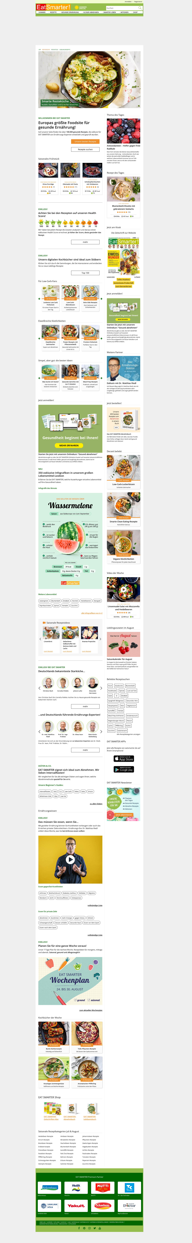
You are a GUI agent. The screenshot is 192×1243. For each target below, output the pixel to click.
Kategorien (72, 1224)
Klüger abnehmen (91, 12)
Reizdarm (43, 898)
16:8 (54, 791)
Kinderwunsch (132, 716)
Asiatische (119, 686)
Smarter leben (109, 12)
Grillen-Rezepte (88, 1150)
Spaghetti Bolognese (115, 701)
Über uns (42, 1222)
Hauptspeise (113, 706)
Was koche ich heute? (50, 382)
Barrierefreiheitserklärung (49, 1224)
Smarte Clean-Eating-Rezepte (123, 521)
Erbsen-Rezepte (66, 1160)
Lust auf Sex (131, 691)
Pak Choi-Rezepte (66, 1153)
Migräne (92, 893)
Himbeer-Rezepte (66, 1136)
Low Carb (68, 791)
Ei (116, 696)
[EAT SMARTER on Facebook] (79, 1228)
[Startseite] (53, 7)
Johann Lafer (77, 691)
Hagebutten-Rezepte (90, 1147)
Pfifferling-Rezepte (45, 1157)
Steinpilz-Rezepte (44, 1164)
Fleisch (129, 721)
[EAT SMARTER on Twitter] (94, 1228)
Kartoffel (111, 711)
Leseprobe (111, 277)
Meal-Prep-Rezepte (90, 382)
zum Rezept (48, 651)
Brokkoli (66, 601)
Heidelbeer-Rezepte (45, 1136)
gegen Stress (80, 918)
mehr (85, 242)
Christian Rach (48, 691)
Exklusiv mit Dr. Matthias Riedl (121, 383)
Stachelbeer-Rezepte (68, 1143)
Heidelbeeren (86, 601)
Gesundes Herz (132, 701)
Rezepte (53, 12)
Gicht (52, 898)
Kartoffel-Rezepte (66, 1150)
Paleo (77, 791)
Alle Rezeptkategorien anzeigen (128, 734)
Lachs (110, 726)
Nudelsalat (112, 691)
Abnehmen (44, 918)
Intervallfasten (45, 791)
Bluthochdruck (54, 893)
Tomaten (65, 606)
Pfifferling (119, 726)
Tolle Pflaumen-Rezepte (87, 1049)
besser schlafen (61, 923)
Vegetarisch (131, 706)
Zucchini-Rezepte (88, 1164)
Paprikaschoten (45, 606)
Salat (110, 696)
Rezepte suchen (85, 149)
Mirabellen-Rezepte (67, 1140)
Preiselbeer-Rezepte (45, 1150)
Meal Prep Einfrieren (116, 716)
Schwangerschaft (46, 923)
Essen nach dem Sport (48, 927)
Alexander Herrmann (92, 692)
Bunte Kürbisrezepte (54, 1049)
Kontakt (64, 1222)
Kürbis (128, 726)
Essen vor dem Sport (91, 923)
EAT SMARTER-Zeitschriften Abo (51, 1117)
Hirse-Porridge (48, 184)
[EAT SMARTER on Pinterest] (84, 1228)
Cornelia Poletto (63, 691)
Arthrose (43, 893)
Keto (83, 791)
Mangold (97, 601)
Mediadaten (63, 1224)
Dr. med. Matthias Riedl (48, 735)
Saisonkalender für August (119, 659)
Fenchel (75, 601)
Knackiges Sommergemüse (54, 1084)
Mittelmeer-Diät (45, 796)
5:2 (60, 791)
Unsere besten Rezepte (85, 141)
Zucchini (74, 606)
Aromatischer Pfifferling (87, 1084)
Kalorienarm (122, 731)
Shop (135, 12)
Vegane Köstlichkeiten (123, 559)
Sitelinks (57, 1222)
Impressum (75, 1222)
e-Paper (137, 277)
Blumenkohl (55, 601)
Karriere (49, 1222)
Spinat (56, 606)
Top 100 (85, 273)
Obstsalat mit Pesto (70, 184)
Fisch (110, 686)
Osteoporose (76, 898)
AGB (69, 1222)
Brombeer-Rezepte (45, 1143)
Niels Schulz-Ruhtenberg (92, 735)
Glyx (55, 796)
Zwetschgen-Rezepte (90, 1143)
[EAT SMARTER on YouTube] (99, 1228)
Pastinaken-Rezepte (89, 1153)
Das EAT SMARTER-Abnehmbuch (119, 434)
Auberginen (44, 601)
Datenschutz (84, 1222)
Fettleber (82, 893)
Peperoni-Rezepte (89, 1160)
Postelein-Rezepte (45, 1153)
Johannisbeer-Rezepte (90, 1136)
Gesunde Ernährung (70, 12)
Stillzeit (90, 918)
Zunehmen (55, 918)
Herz (122, 706)
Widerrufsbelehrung (116, 1222)
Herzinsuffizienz (63, 898)
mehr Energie (67, 918)
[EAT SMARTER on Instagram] (89, 1228)
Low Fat (63, 796)
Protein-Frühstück (90, 342)
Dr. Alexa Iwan (78, 734)
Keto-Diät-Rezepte (90, 302)
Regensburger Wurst (116, 721)
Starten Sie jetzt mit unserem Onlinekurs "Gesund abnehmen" (67, 454)
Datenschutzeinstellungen (99, 1222)
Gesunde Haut (75, 923)
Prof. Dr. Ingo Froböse (63, 735)
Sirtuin (90, 791)
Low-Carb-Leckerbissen (123, 484)
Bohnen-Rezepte (66, 1157)
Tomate (120, 711)
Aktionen (124, 12)
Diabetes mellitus (69, 893)
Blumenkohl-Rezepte (68, 1147)
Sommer (42, 12)
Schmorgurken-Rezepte (47, 1160)
